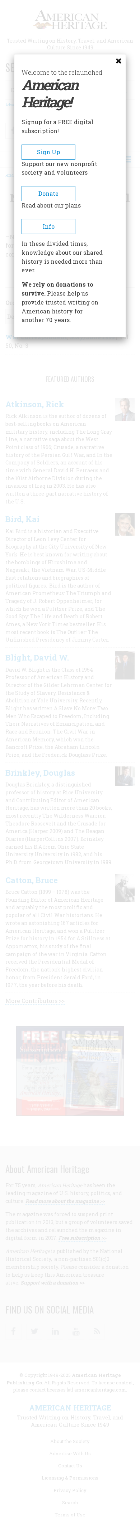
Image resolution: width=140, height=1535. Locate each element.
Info (49, 226)
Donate (48, 193)
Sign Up (48, 152)
